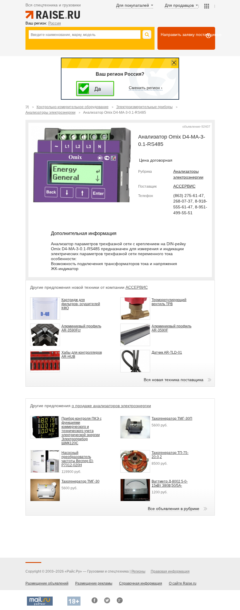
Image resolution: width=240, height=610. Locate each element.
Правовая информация (170, 571)
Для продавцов (179, 5)
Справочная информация (140, 583)
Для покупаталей (132, 5)
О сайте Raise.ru (182, 583)
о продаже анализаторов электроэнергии (111, 405)
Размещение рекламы (93, 583)
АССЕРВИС (184, 186)
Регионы (138, 571)
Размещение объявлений (46, 583)
